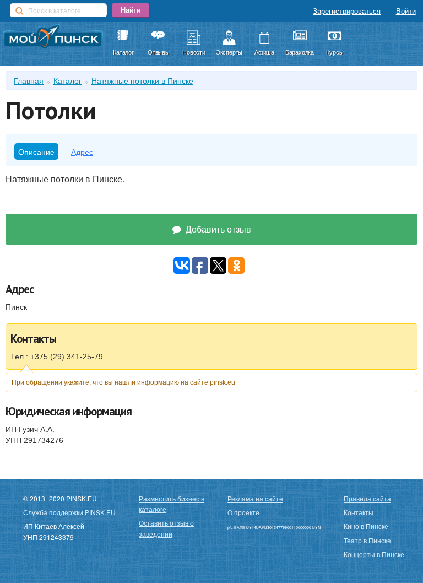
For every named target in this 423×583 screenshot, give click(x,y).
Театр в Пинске (367, 540)
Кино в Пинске (366, 526)
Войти (406, 11)
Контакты (358, 512)
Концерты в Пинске (374, 554)
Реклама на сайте (255, 498)
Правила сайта (367, 498)
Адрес (82, 151)
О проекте (243, 512)
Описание (36, 151)
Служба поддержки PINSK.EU (69, 512)
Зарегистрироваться (347, 11)
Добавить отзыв (217, 229)
